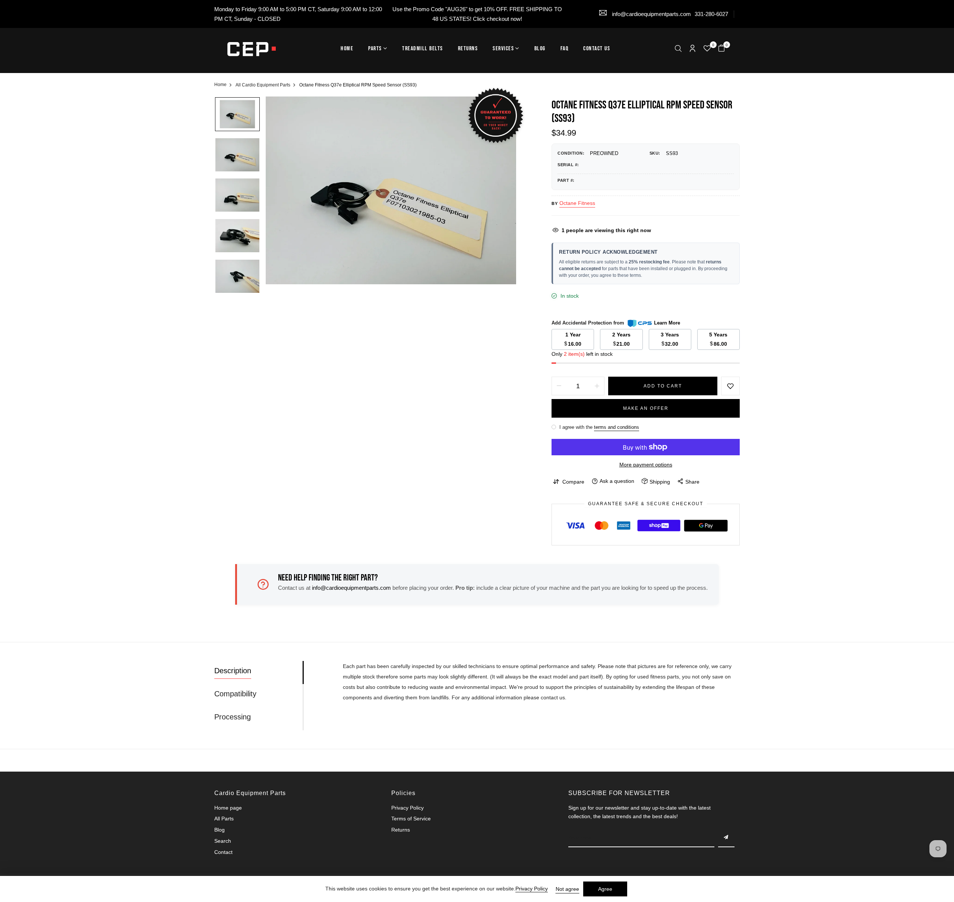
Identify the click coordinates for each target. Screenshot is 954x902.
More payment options (645, 465)
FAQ (564, 48)
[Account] (692, 49)
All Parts (224, 819)
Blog (540, 48)
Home (347, 48)
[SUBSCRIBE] (726, 838)
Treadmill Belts (422, 48)
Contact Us (596, 48)
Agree (605, 889)
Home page (228, 808)
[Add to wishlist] (730, 386)
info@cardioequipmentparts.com (650, 14)
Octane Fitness (577, 203)
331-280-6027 (711, 14)
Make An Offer (646, 408)
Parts (375, 48)
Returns (468, 48)
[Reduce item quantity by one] (559, 386)
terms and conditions (616, 427)
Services (503, 48)
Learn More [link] (667, 323)
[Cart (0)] (721, 49)
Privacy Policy (407, 808)
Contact (223, 852)
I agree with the (598, 427)
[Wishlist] (707, 49)
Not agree (567, 889)
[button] (678, 49)
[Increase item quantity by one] (597, 386)
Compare (573, 482)
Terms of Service (411, 819)
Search (222, 841)
